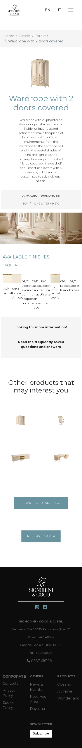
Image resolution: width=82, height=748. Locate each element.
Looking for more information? (41, 327)
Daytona (37, 709)
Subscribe (41, 733)
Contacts (10, 683)
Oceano (64, 684)
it (59, 10)
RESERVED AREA (41, 536)
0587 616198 (41, 661)
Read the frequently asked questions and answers (41, 344)
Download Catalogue (41, 503)
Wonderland (68, 698)
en (47, 10)
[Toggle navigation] (69, 10)
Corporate (14, 676)
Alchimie (64, 691)
